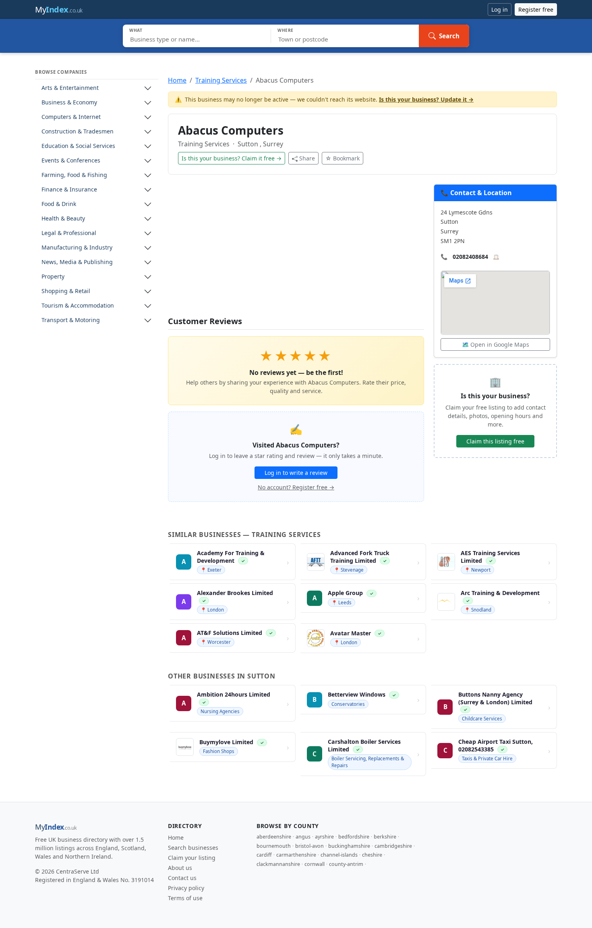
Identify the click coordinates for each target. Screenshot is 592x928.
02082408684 (470, 256)
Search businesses (193, 847)
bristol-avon (309, 846)
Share (307, 158)
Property (52, 276)
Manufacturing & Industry (76, 247)
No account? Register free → (296, 487)
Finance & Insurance (69, 189)
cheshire (372, 854)
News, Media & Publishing (77, 262)
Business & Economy (69, 102)
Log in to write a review (296, 472)
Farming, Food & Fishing (74, 175)
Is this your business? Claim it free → (232, 158)
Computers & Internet (71, 117)
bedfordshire (353, 836)
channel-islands (339, 854)
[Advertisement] (296, 250)
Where (285, 30)
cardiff (264, 854)
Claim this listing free (495, 441)
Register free (535, 9)
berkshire (385, 836)
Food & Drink (58, 204)
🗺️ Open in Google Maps (495, 344)
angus (303, 836)
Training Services (221, 80)
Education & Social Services (78, 146)
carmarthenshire (296, 854)
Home (177, 80)
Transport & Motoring (70, 320)
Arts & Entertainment (70, 88)
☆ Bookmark (342, 158)
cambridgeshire (393, 846)
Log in (499, 9)
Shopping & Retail (65, 291)
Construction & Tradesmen (77, 131)
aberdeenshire (274, 836)
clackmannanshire (278, 864)
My (59, 9)
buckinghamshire (349, 846)
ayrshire (324, 836)
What (136, 30)
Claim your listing (191, 857)
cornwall (314, 864)
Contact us (182, 878)
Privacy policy (186, 888)
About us (180, 868)
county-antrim (346, 864)
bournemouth (274, 846)
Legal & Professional (68, 233)
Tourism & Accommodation (77, 305)
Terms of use (185, 898)
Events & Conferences (70, 160)
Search (449, 36)
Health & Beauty (63, 218)
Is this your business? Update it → (426, 99)
